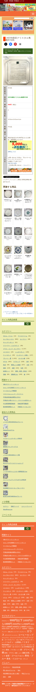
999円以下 (10, 51)
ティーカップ (27, 640)
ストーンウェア (23, 637)
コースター (6, 352)
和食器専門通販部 (23, 403)
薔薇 (24, 653)
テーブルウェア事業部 (10, 391)
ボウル (5, 361)
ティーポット (7, 355)
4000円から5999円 (19, 627)
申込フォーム (26, 673)
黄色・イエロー (13, 659)
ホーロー (23, 645)
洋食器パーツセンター (24, 407)
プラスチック (17, 645)
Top (5, 1)
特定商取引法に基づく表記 (11, 673)
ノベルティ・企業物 (12, 642)
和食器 (16, 1)
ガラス (23, 51)
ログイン (6, 506)
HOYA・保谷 (17, 51)
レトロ (22, 1)
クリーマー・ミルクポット (11, 345)
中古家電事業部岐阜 (9, 403)
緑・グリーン (25, 650)
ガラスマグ (8, 635)
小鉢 (27, 361)
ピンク (12, 645)
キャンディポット (8, 342)
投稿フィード (15, 506)
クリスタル (28, 51)
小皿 (22, 647)
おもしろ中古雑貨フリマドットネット (14, 387)
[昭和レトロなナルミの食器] (18, 30)
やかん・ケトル (8, 336)
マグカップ (16, 361)
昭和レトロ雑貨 (16, 365)
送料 (9, 677)
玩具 (22, 368)
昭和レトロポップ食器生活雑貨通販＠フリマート (16, 684)
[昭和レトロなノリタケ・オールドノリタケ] (7, 30)
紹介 (4, 677)
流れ (19, 670)
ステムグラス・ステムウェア (9, 637)
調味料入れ (14, 374)
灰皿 (13, 368)
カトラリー (23, 339)
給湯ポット (6, 371)
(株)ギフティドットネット (11, 384)
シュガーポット (20, 352)
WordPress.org (7, 509)
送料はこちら (12, 151)
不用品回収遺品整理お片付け (12, 397)
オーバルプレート (21, 631)
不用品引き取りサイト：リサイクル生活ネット (17, 400)
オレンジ (14, 631)
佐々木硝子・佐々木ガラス (13, 647)
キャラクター (15, 635)
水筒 (28, 365)
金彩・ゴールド (12, 656)
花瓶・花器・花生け (21, 371)
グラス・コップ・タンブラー (12, 349)
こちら (25, 165)
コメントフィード (26, 506)
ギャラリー (6, 667)
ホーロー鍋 (21, 358)
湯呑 (4, 368)
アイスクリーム (22, 336)
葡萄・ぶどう (18, 653)
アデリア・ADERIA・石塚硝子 (25, 628)
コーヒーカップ (26, 635)
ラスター (30, 645)
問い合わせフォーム (9, 670)
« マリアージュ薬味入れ (10, 312)
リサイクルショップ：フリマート (13, 394)
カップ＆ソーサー (8, 339)
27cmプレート (5, 621)
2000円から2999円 (21, 624)
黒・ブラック (24, 659)
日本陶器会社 (28, 647)
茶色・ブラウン (10, 653)
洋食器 (11, 1)
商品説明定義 (16, 667)
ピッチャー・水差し (23, 355)
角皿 (6, 52)
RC (14, 628)
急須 (4, 365)
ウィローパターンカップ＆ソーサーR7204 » (19, 313)
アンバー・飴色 (6, 631)
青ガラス (21, 656)
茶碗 (4, 374)
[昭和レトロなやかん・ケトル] (28, 30)
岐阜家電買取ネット (9, 407)
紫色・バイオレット (13, 650)
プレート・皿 (14, 49)
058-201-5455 (12, 163)
